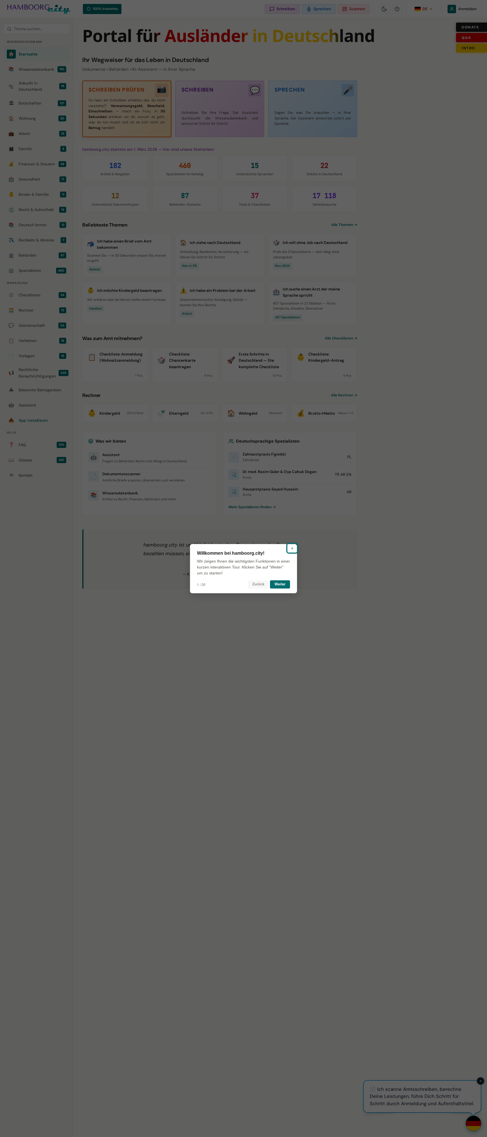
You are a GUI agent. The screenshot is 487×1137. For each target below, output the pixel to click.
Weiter (280, 584)
